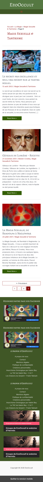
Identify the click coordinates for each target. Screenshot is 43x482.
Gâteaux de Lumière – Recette (21, 155)
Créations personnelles (21, 368)
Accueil (10, 27)
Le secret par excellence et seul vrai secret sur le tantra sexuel (21, 80)
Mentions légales (22, 362)
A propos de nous (21, 356)
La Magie (18, 27)
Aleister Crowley (24, 159)
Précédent (21, 283)
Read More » (12, 118)
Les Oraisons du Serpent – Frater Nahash (21, 376)
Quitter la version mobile (21, 479)
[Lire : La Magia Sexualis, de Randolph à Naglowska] (21, 215)
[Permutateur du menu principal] (21, 11)
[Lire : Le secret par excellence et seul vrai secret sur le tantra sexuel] (21, 61)
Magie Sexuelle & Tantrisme (25, 86)
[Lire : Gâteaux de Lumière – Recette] (21, 140)
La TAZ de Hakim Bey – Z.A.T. (21, 373)
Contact (23, 360)
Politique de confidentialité (23, 365)
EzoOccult (22, 4)
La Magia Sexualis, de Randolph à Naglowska (16, 231)
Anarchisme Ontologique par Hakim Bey (21, 370)
